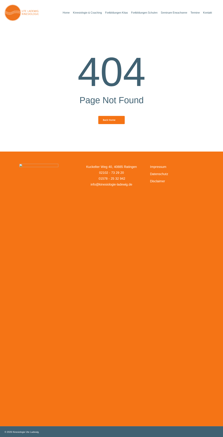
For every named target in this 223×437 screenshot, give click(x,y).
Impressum (158, 167)
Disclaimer (157, 181)
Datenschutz (159, 174)
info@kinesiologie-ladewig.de (111, 184)
